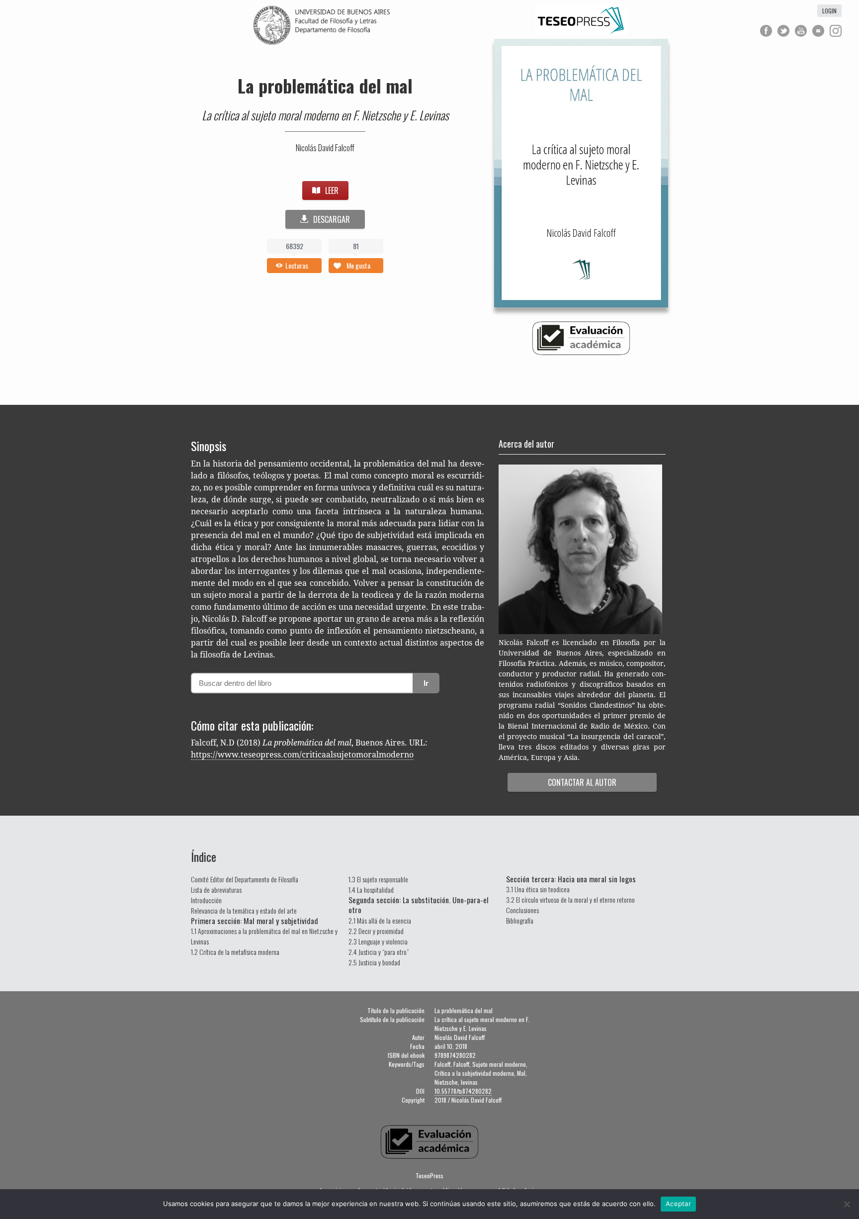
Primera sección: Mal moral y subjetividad (254, 921)
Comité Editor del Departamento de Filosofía (244, 879)
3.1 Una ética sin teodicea (538, 889)
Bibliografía (519, 920)
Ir (426, 683)
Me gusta (358, 265)
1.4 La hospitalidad (371, 889)
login (829, 10)
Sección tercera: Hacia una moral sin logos (571, 879)
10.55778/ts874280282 (463, 1091)
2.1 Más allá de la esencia (379, 920)
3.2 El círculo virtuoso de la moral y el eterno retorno (570, 899)
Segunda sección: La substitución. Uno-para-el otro (418, 905)
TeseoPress (429, 1175)
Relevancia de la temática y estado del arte (244, 910)
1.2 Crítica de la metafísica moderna (235, 951)
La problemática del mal (325, 85)
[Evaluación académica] (581, 353)
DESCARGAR (331, 219)
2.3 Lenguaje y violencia (378, 941)
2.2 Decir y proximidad (376, 931)
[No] (847, 1204)
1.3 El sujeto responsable (378, 879)
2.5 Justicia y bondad (374, 962)
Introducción (206, 900)
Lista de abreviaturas (216, 889)
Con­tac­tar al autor (582, 782)
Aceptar (678, 1204)
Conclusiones (522, 910)
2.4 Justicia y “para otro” (378, 951)
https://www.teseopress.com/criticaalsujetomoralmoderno (302, 754)
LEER (332, 190)
